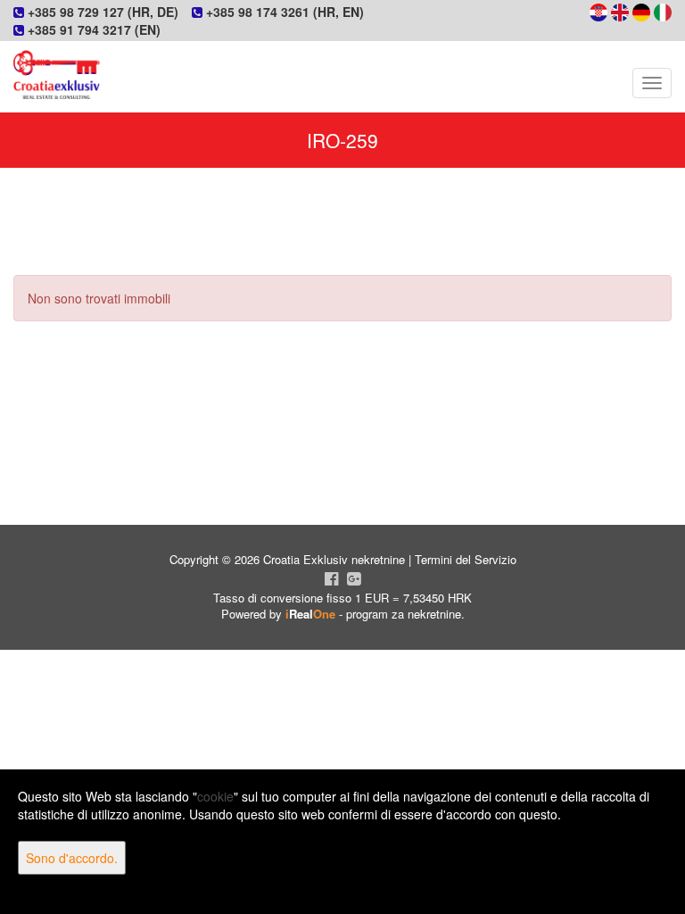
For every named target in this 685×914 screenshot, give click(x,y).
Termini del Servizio (465, 559)
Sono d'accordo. (72, 858)
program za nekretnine (403, 613)
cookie (215, 796)
